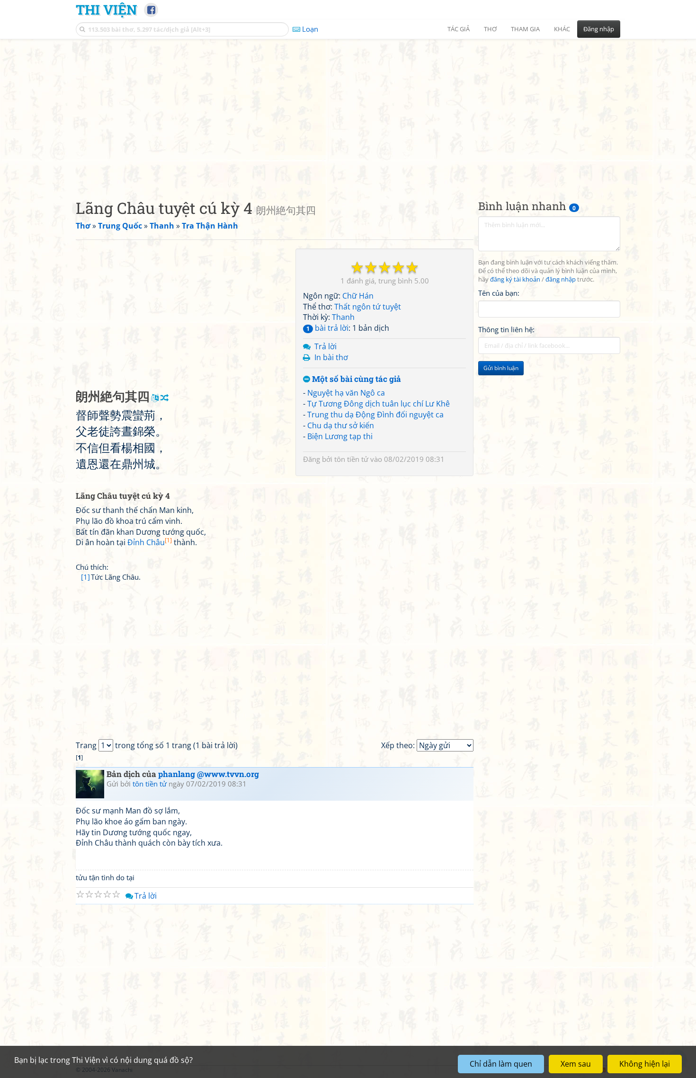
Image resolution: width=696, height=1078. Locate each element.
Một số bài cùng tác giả (355, 379)
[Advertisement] (348, 111)
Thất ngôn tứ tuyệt (367, 306)
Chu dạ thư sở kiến (340, 425)
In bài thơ (331, 357)
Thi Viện (106, 9)
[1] (85, 577)
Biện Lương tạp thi (340, 436)
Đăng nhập (598, 29)
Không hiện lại (644, 1064)
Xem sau (576, 1064)
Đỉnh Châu (149, 542)
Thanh (343, 317)
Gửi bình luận (500, 368)
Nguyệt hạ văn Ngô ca (346, 393)
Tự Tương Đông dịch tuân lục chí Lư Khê (378, 403)
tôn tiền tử (351, 459)
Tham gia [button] (525, 29)
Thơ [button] (490, 29)
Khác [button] (562, 29)
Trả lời (325, 346)
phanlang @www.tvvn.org (208, 774)
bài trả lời (327, 328)
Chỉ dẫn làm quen (501, 1064)
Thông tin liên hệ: (506, 329)
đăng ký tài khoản (515, 279)
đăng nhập (560, 279)
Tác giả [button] (458, 29)
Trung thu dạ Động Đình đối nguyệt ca (375, 414)
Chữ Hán (358, 296)
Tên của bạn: (498, 293)
